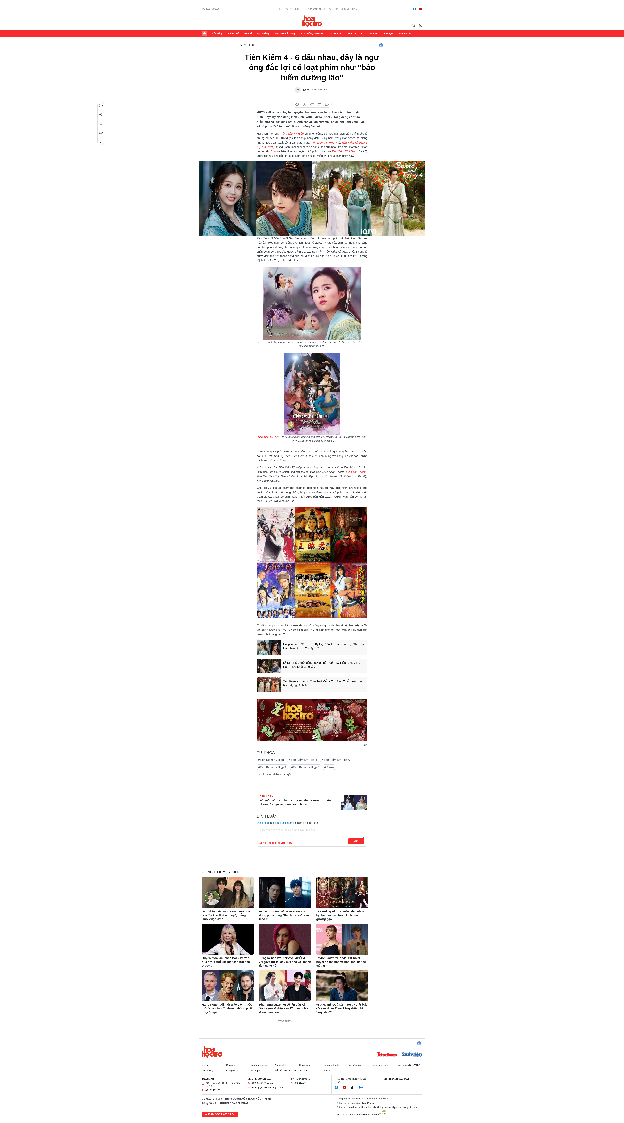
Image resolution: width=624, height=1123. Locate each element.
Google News (381, 44)
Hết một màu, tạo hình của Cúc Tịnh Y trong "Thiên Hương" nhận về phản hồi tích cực (295, 802)
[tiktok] (354, 1087)
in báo (319, 104)
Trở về (101, 141)
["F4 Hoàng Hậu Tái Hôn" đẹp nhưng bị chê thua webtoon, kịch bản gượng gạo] (342, 892)
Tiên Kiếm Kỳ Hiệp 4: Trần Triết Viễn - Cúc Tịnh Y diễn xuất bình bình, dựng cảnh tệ (323, 683)
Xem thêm (419, 33)
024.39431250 (212, 1090)
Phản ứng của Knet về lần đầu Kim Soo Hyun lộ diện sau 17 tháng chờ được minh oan (283, 1008)
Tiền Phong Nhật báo (317, 9)
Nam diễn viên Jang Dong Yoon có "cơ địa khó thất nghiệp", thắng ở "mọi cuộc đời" (226, 915)
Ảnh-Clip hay (354, 33)
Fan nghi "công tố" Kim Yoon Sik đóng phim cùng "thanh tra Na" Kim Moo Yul (284, 915)
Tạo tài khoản (284, 823)
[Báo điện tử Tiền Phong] (387, 1055)
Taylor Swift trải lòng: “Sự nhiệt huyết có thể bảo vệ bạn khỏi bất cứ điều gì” (341, 961)
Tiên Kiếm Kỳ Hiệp (343, 151)
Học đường (263, 33)
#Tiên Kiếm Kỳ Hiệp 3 (305, 767)
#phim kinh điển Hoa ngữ (274, 774)
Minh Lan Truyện (356, 471)
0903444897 (301, 1083)
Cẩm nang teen (380, 1065)
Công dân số (232, 1070)
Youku (275, 151)
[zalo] (363, 1087)
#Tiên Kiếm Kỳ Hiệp (271, 759)
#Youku (329, 767)
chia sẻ (297, 104)
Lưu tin (101, 123)
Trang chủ (204, 33)
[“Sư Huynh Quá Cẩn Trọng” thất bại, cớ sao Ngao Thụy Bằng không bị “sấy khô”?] (342, 985)
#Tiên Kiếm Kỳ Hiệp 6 (336, 759)
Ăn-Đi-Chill (336, 33)
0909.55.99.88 (258, 1083)
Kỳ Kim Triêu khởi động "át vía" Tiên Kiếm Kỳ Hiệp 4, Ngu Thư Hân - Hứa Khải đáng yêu (322, 664)
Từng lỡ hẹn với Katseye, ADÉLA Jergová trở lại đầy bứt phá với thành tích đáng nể (285, 961)
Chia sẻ (101, 114)
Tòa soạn (208, 1079)
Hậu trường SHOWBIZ (313, 33)
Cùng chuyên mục (221, 872)
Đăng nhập (263, 823)
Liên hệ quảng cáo (260, 1079)
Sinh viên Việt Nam (346, 9)
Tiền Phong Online (288, 9)
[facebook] (414, 9)
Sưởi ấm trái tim (332, 1065)
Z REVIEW (372, 33)
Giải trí (248, 33)
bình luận (327, 104)
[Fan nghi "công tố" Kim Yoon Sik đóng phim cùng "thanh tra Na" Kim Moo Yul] (285, 892)
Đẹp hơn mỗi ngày (285, 33)
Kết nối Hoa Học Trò (285, 1070)
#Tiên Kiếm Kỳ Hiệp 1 (272, 767)
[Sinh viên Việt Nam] (412, 1055)
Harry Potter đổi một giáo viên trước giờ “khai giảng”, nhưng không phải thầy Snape (227, 1008)
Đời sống (217, 33)
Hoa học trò (212, 1051)
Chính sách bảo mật (396, 1079)
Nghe (101, 105)
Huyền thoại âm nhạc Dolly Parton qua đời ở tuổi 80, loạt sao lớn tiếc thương (226, 961)
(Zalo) (270, 1083)
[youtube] (420, 9)
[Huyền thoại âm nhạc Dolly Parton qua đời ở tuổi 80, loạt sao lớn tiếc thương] (228, 939)
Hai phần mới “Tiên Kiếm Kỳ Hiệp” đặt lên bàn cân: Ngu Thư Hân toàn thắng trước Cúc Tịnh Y (324, 646)
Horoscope (405, 33)
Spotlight (388, 33)
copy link (312, 104)
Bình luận (101, 132)
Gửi (356, 841)
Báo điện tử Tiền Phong (312, 20)
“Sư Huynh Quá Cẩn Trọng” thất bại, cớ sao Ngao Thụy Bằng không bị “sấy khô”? (341, 1008)
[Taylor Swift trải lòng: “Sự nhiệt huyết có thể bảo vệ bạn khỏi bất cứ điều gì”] (342, 939)
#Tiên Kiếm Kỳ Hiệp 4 (303, 759)
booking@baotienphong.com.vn (267, 1087)
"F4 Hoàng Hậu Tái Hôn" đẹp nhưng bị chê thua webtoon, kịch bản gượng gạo (341, 915)
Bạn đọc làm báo (221, 1114)
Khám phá (233, 33)
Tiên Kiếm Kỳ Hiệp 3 (269, 437)
